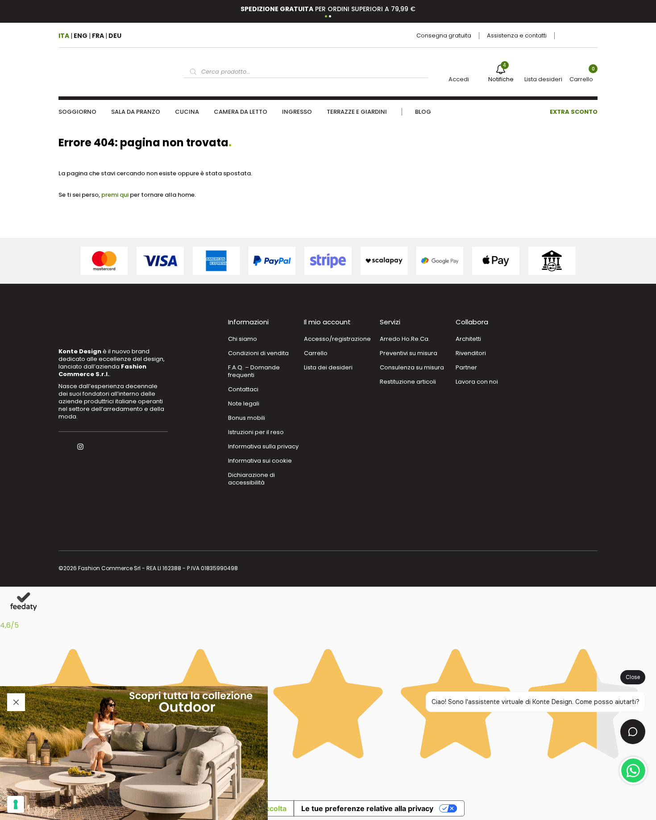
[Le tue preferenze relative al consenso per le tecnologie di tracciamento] (15, 804)
